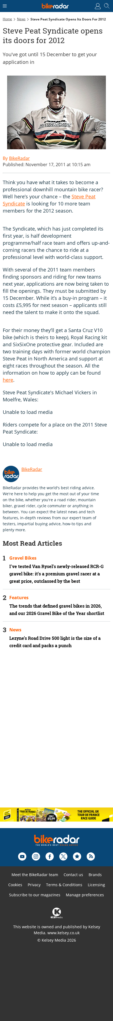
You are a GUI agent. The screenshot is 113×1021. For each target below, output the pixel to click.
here (8, 380)
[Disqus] (56, 732)
